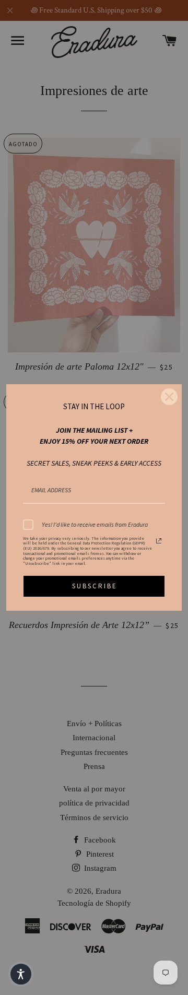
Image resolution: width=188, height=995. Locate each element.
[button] (20, 974)
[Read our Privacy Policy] (158, 541)
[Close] (169, 396)
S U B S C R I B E (94, 586)
